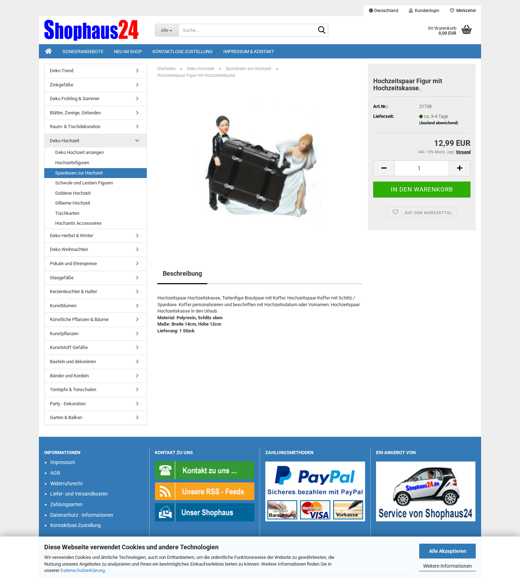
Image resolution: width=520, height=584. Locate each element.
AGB (55, 473)
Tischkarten (67, 213)
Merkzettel (465, 10)
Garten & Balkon (66, 417)
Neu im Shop (128, 51)
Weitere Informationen (447, 566)
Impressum (62, 462)
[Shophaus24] (94, 30)
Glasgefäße (62, 277)
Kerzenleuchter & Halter (73, 291)
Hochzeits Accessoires (78, 223)
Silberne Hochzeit (72, 203)
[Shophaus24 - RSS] (205, 490)
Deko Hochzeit (64, 140)
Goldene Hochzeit (73, 193)
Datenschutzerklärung (82, 570)
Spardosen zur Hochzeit (79, 173)
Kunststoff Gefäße (69, 347)
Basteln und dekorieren (73, 361)
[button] (384, 10)
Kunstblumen (63, 305)
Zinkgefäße (61, 84)
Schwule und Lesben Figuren (84, 182)
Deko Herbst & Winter (71, 235)
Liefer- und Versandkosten (79, 494)
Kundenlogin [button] (426, 10)
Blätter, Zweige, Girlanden (75, 112)
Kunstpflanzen (64, 333)
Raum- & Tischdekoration (75, 126)
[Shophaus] (205, 512)
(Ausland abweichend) (438, 123)
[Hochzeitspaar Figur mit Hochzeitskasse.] (260, 163)
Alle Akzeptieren (447, 551)
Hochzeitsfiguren (72, 162)
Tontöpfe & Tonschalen (73, 389)
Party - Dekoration (68, 403)
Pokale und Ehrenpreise (73, 263)
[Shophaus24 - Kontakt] (205, 470)
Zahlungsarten (66, 504)
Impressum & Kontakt (248, 51)
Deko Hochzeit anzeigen (79, 152)
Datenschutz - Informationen (81, 515)
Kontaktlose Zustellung (182, 51)
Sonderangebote (83, 51)
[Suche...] (321, 30)
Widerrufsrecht (66, 483)
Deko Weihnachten (69, 249)
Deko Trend (61, 70)
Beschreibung (182, 273)
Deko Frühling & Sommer (74, 98)
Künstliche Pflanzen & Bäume (79, 319)
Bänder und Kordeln (69, 375)
